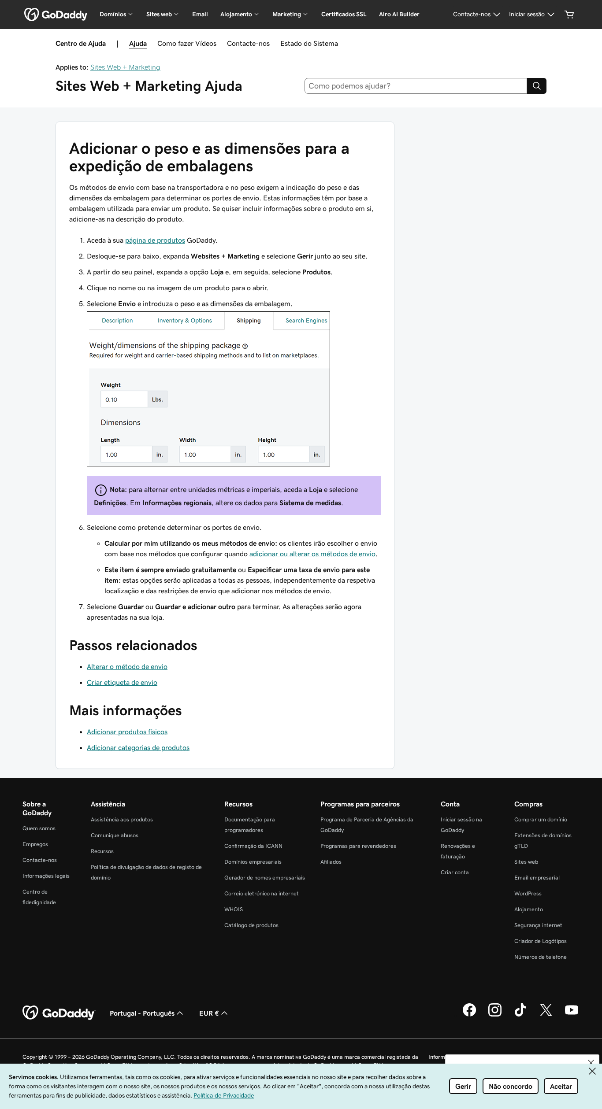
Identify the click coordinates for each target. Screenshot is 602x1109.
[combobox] (416, 86)
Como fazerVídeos (186, 43)
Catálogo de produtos (251, 925)
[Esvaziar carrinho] (569, 14)
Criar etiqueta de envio (122, 682)
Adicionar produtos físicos (127, 731)
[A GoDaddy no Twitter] (546, 1015)
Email (200, 14)
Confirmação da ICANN (253, 846)
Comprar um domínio (540, 819)
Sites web (526, 862)
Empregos (35, 844)
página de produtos (155, 240)
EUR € (209, 1013)
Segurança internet (538, 925)
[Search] (536, 86)
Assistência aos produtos (122, 819)
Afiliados (331, 862)
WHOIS (233, 909)
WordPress (528, 893)
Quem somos (39, 828)
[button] (591, 1063)
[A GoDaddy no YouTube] (572, 1015)
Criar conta (455, 872)
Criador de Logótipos (540, 941)
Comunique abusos (114, 835)
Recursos (102, 851)
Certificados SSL (344, 14)
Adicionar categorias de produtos (138, 747)
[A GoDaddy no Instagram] (495, 1015)
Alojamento (528, 909)
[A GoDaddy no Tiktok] (520, 1015)
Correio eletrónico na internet (261, 893)
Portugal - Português (142, 1013)
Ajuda (138, 43)
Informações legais (46, 876)
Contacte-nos (248, 43)
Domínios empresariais (253, 862)
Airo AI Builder (399, 14)
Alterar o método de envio (127, 666)
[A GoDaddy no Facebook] (469, 1015)
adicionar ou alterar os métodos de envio (312, 553)
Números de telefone (540, 957)
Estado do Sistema (309, 43)
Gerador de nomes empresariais (264, 877)
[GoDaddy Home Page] (59, 1012)
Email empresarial (537, 877)
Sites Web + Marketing (125, 66)
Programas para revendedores (358, 846)
